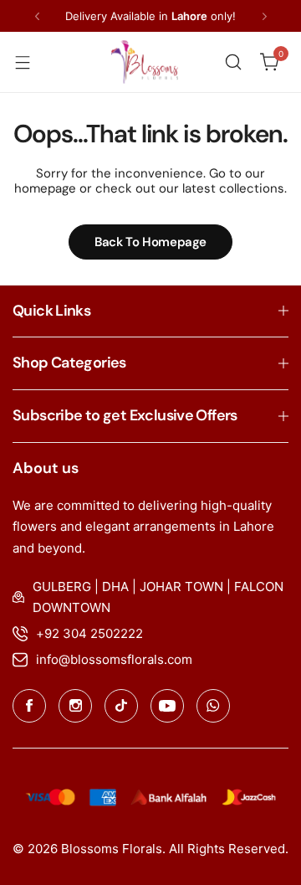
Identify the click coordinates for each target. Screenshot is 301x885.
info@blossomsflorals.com (114, 659)
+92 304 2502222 (89, 633)
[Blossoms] (144, 62)
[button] (37, 16)
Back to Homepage (150, 242)
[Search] (233, 62)
